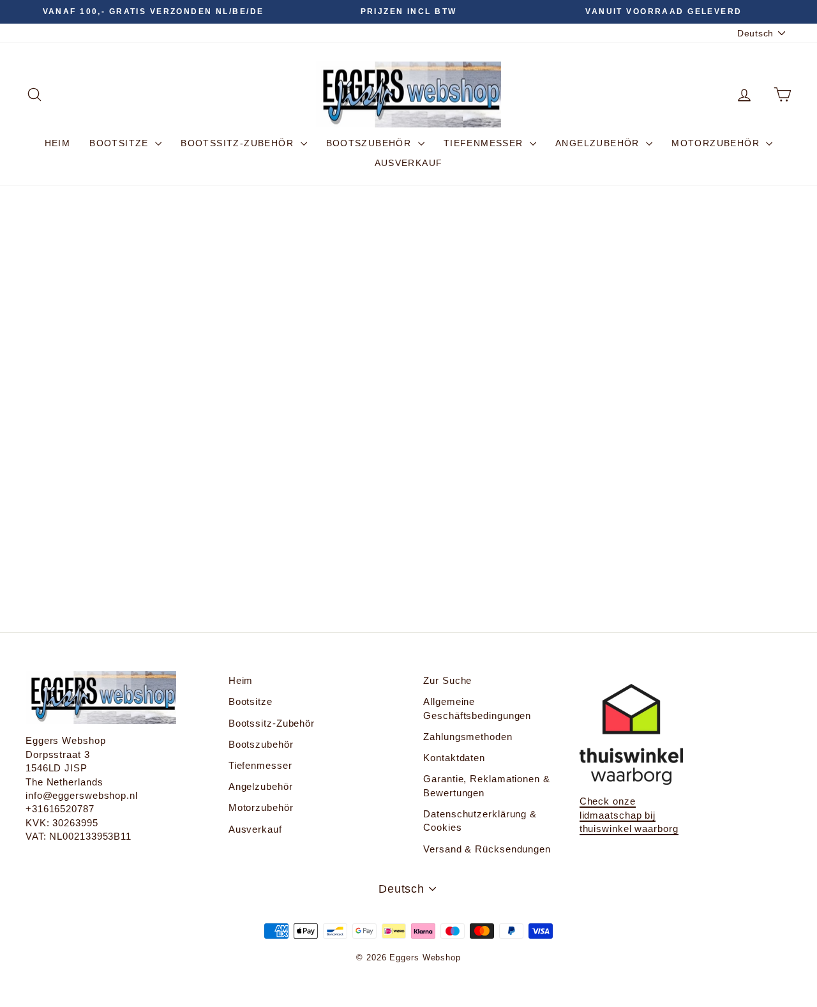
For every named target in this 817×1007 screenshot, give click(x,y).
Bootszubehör (370, 143)
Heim (58, 143)
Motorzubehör (717, 143)
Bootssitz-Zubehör (239, 143)
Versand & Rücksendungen (487, 849)
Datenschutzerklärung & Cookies (480, 820)
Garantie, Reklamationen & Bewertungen (486, 785)
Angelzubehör (599, 143)
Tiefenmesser (485, 143)
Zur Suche (447, 680)
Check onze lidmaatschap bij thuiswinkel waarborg (629, 815)
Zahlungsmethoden (467, 736)
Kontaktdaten (454, 757)
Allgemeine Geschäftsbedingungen (477, 708)
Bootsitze (120, 143)
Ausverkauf (409, 163)
